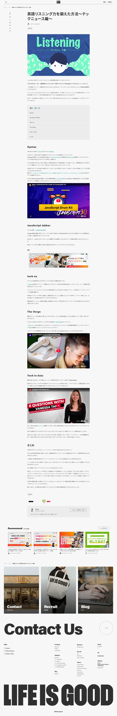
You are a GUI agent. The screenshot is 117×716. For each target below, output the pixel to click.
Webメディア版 (32, 325)
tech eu (32, 122)
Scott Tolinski (70, 157)
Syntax (32, 113)
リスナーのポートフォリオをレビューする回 (71, 173)
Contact (110, 2)
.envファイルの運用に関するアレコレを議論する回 (46, 173)
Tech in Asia (33, 132)
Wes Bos (41, 151)
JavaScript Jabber (35, 117)
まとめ (31, 136)
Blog (104, 2)
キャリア (9, 7)
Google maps (100, 667)
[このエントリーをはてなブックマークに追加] (10, 22)
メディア (41, 425)
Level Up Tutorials (55, 157)
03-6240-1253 (101, 656)
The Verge (33, 127)
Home (5, 7)
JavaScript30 (60, 178)
